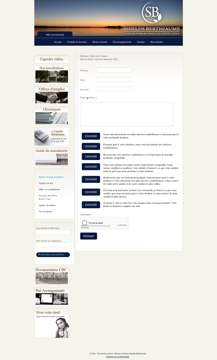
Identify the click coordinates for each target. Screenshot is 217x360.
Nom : (83, 80)
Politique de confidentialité (117, 357)
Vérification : (86, 214)
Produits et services (77, 42)
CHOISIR (91, 136)
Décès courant (100, 42)
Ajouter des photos (47, 205)
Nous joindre (156, 42)
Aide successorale (55, 34)
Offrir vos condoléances (49, 189)
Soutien (141, 42)
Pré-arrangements (122, 42)
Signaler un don (46, 183)
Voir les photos (45, 211)
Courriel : (84, 89)
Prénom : (84, 70)
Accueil (58, 42)
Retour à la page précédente (51, 176)
